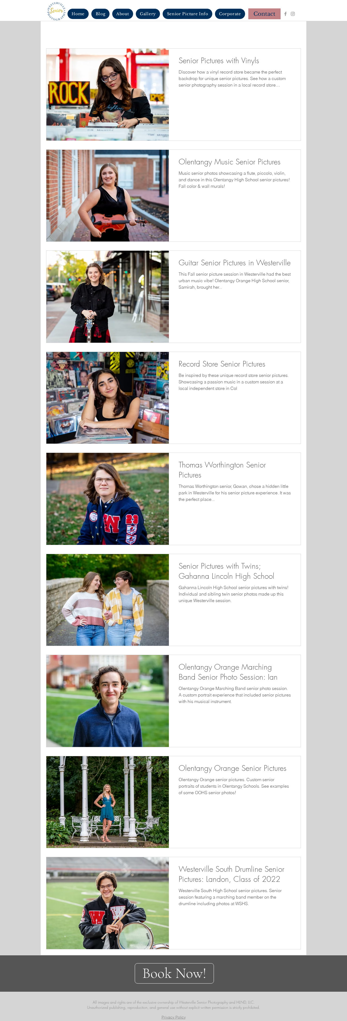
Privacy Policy (174, 1017)
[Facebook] (285, 14)
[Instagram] (292, 14)
